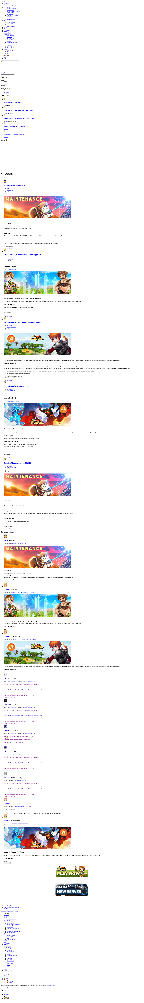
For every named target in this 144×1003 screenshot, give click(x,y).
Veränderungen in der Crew (29, 681)
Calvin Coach (8, 778)
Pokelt (6, 730)
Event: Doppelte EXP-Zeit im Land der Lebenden (19, 118)
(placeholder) (10, 971)
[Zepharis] (5, 701)
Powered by (9, 911)
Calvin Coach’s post (11, 681)
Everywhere (3, 72)
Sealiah (5, 105)
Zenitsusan (6, 113)
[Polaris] (5, 675)
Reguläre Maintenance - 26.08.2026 (14, 126)
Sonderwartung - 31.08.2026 (12, 102)
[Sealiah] (5, 537)
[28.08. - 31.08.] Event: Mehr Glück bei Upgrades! (19, 110)
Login (5, 57)
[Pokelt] (5, 727)
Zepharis (6, 704)
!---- (11, 269)
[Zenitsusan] (5, 586)
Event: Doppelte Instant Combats (14, 134)
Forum (5, 990)
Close (54, 985)
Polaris (6, 679)
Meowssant (6, 92)
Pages (5, 991)
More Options (7, 994)
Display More (7, 863)
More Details (49, 985)
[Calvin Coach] (5, 774)
